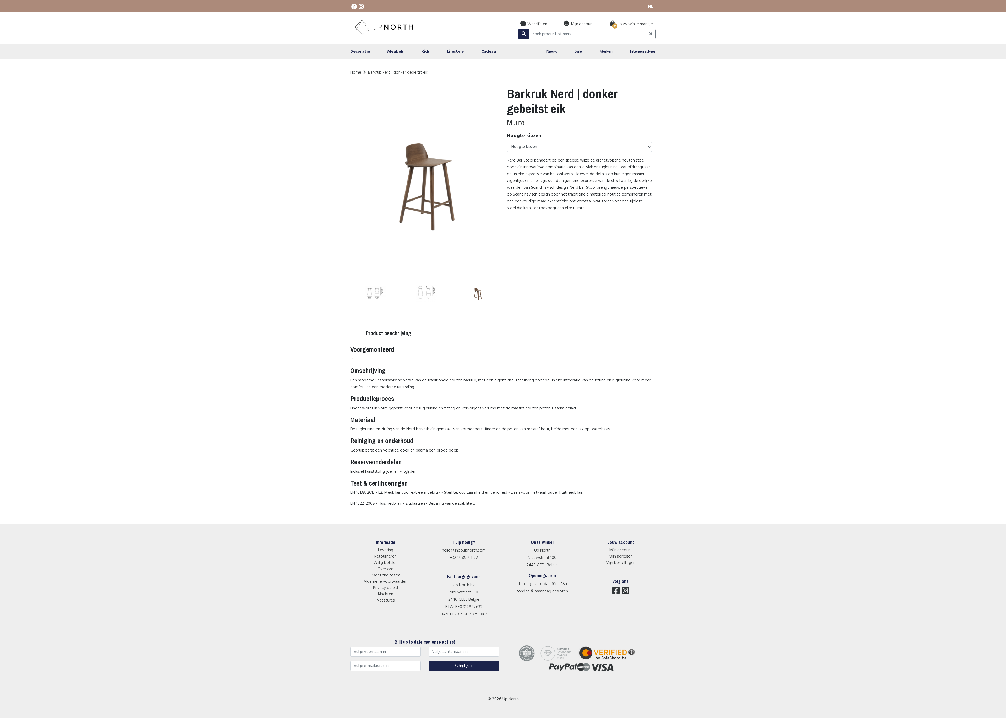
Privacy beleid (385, 588)
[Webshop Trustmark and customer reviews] (610, 660)
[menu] (503, 51)
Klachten (385, 594)
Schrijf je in (464, 666)
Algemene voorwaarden (385, 581)
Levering (385, 550)
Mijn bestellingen (621, 563)
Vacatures (386, 600)
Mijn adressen (621, 556)
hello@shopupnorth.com (464, 550)
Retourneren (385, 556)
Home (355, 72)
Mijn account (620, 550)
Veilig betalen (385, 563)
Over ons (385, 569)
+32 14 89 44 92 (464, 557)
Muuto (515, 123)
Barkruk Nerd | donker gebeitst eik (398, 72)
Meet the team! (385, 575)
